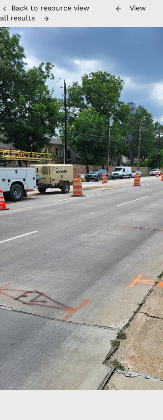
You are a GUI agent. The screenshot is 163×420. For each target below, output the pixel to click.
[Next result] (46, 18)
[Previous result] (118, 8)
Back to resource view (50, 8)
